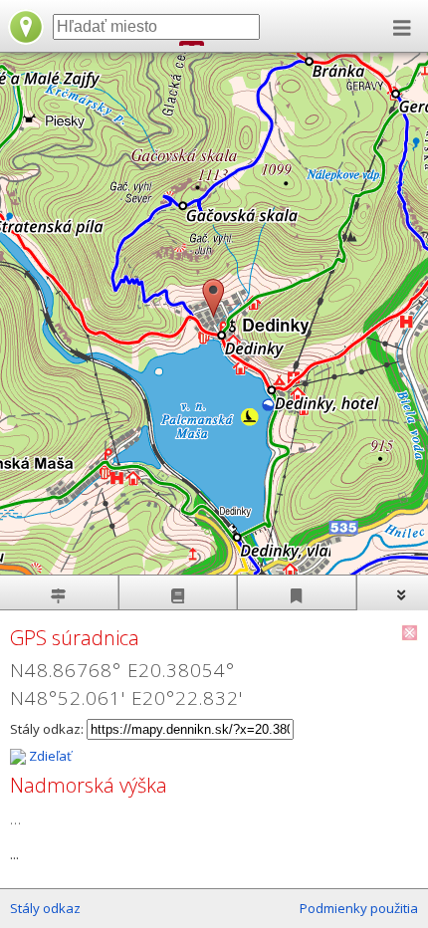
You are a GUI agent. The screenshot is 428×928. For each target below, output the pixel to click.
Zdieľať (49, 756)
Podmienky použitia (359, 908)
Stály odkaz (45, 908)
